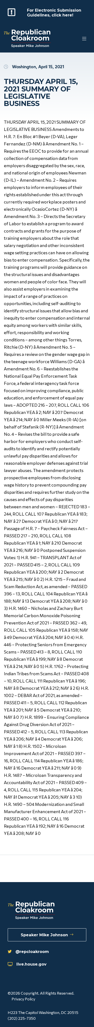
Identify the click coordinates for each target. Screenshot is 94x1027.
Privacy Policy (23, 999)
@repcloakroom (32, 951)
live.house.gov (31, 964)
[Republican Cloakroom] (27, 39)
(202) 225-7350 (22, 1018)
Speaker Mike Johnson (44, 934)
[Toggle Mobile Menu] (74, 39)
